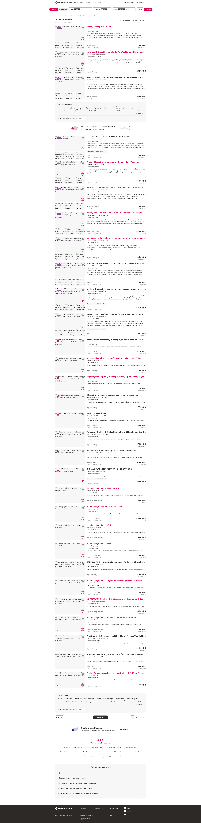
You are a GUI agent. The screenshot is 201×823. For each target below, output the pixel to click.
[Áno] (79, 118)
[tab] (53, 9)
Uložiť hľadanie (139, 20)
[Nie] (83, 118)
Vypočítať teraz (123, 128)
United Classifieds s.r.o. (67, 815)
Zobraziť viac (139, 113)
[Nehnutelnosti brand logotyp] (63, 2)
